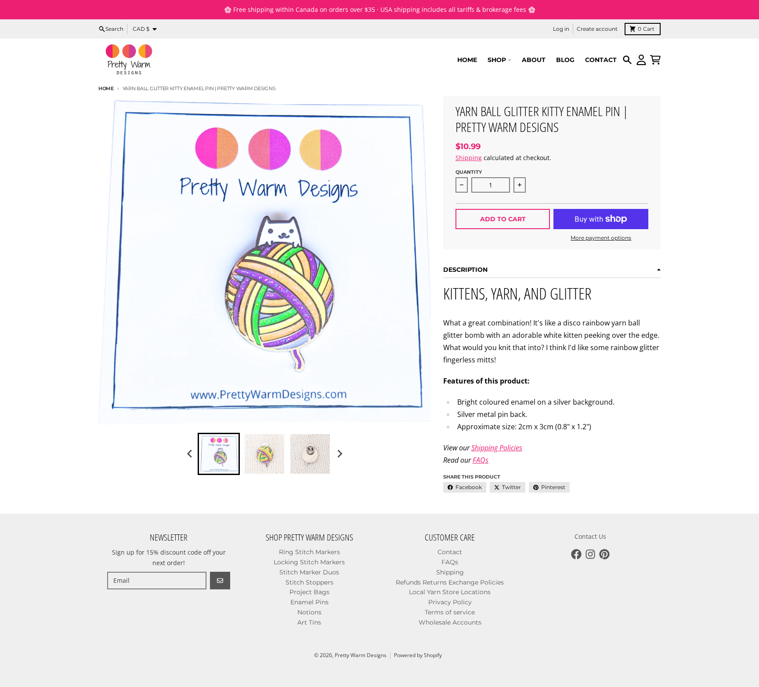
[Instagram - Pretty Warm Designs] (590, 554)
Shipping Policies (496, 448)
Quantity (468, 172)
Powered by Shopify (418, 655)
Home (106, 88)
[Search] (627, 60)
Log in (561, 29)
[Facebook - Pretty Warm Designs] (576, 554)
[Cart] (655, 60)
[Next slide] (339, 454)
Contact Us (590, 536)
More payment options (601, 237)
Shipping (468, 157)
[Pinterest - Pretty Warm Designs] (604, 554)
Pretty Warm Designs (361, 655)
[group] (219, 454)
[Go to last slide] (190, 454)
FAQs (480, 460)
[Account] (641, 60)
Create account (597, 29)
